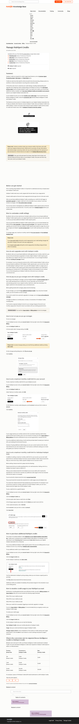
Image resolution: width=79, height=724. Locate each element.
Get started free (68, 1)
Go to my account (33, 41)
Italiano (31, 24)
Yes (9, 680)
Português (32, 20)
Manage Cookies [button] (67, 720)
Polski (31, 26)
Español (31, 15)
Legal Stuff (51, 720)
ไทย (31, 37)
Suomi (31, 29)
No (15, 680)
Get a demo (58, 1)
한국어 (31, 35)
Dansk (31, 32)
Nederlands (32, 23)
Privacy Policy (58, 720)
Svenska (31, 27)
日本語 (31, 18)
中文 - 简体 (32, 38)
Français (31, 21)
